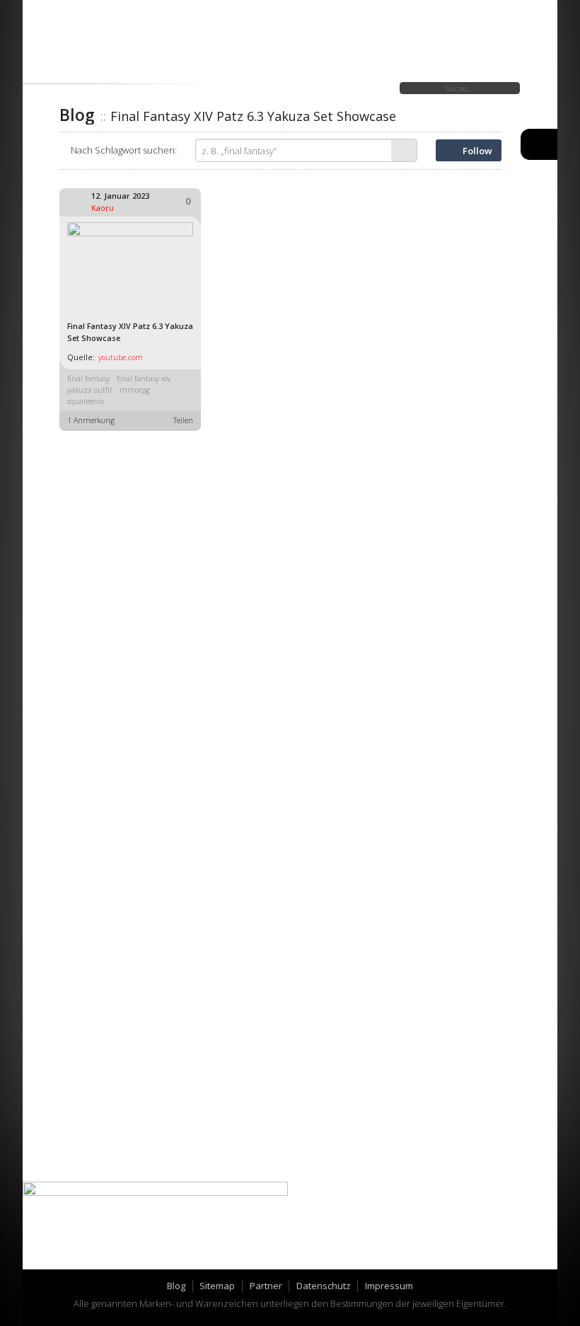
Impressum (389, 1285)
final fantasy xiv (143, 379)
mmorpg (135, 390)
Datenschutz (323, 1285)
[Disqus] (280, 615)
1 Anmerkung (91, 420)
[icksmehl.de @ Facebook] (82, 1253)
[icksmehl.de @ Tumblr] (51, 1253)
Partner (266, 1285)
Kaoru (102, 208)
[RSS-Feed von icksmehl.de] (113, 1253)
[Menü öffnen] (539, 144)
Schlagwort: (124, 150)
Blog (176, 1285)
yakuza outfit (89, 390)
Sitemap (217, 1285)
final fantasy (88, 379)
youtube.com (120, 357)
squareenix (85, 401)
